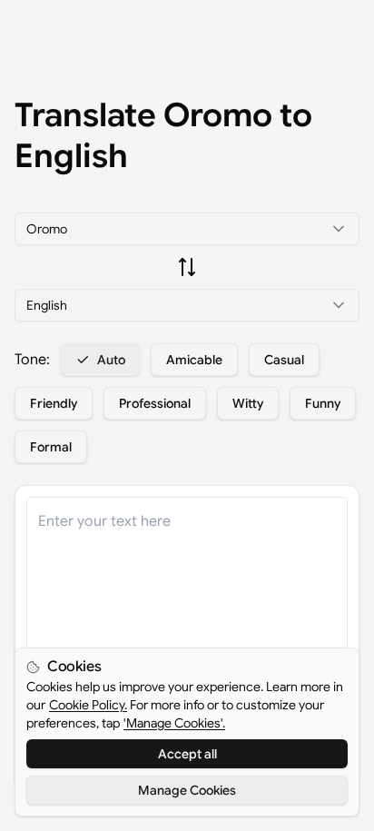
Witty (247, 403)
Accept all (187, 754)
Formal (51, 447)
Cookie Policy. (88, 705)
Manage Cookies (187, 790)
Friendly (53, 403)
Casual (284, 359)
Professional (155, 403)
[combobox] (187, 229)
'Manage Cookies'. (174, 723)
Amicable (194, 359)
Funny (322, 403)
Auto (111, 359)
